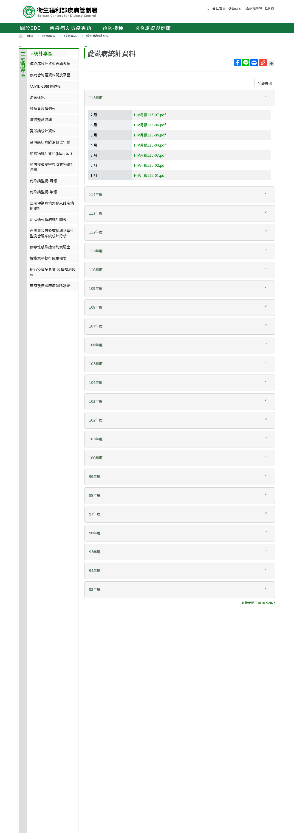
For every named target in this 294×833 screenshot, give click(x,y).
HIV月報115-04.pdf (150, 145)
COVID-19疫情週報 (45, 86)
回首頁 (221, 8)
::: (20, 45)
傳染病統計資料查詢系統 (50, 63)
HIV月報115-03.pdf (150, 155)
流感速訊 (37, 97)
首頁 (30, 35)
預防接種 (112, 27)
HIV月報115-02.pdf (150, 165)
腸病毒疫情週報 (43, 108)
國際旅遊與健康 (153, 27)
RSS (271, 8)
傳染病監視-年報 (43, 191)
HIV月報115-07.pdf (150, 114)
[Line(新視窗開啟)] (246, 62)
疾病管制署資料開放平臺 (50, 75)
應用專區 (48, 35)
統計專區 (70, 35)
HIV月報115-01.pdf (150, 175)
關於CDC (30, 27)
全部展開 (264, 83)
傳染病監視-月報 (43, 180)
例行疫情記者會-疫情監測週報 (52, 272)
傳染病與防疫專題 (70, 27)
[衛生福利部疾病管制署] (60, 11)
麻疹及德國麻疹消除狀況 (50, 285)
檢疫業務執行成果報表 (48, 258)
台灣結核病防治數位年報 (50, 142)
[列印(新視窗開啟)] (254, 62)
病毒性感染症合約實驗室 (50, 247)
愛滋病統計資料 (97, 35)
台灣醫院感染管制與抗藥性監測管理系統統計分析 (52, 233)
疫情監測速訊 (41, 119)
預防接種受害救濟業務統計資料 (52, 166)
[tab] (180, 98)
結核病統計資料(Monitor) (51, 153)
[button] (179, 97)
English (237, 8)
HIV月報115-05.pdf (150, 135)
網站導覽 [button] (255, 8)
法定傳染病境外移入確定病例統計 (52, 205)
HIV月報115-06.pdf (150, 125)
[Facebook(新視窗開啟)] (237, 62)
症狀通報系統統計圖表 (48, 219)
